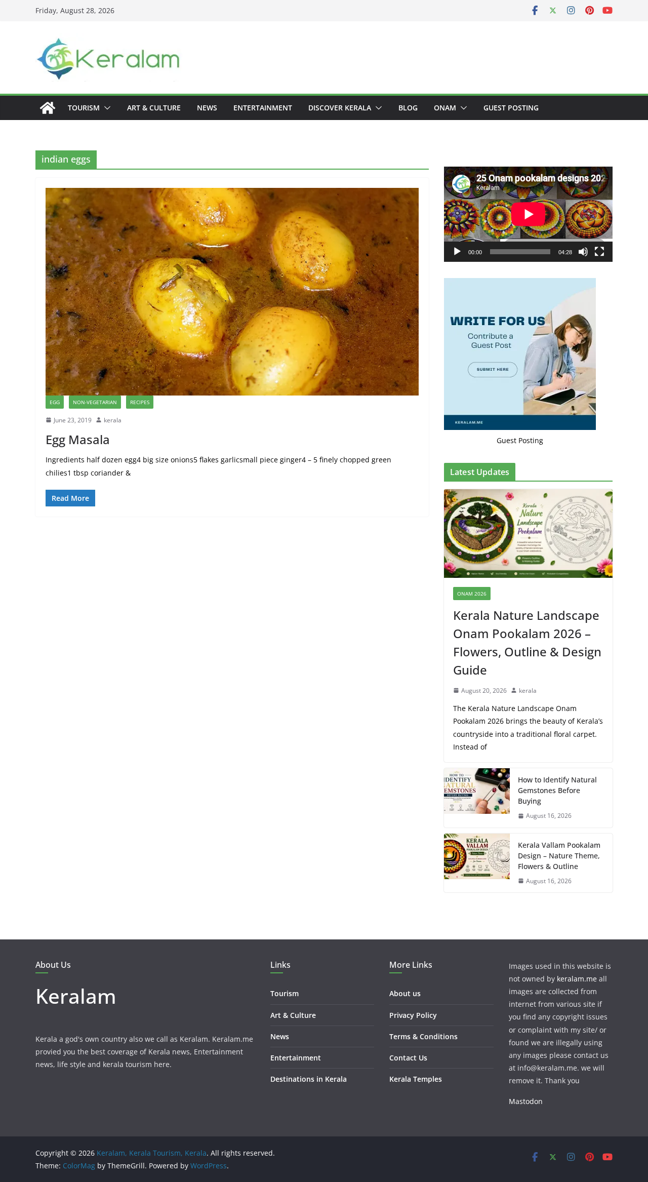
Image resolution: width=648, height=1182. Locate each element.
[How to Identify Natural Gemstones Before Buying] (477, 798)
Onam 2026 (472, 593)
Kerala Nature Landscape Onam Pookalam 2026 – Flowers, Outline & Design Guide (527, 642)
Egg (55, 402)
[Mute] (583, 252)
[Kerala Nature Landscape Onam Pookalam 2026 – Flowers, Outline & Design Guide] (528, 533)
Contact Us (408, 1057)
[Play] (457, 252)
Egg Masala (78, 439)
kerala (113, 420)
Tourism (84, 107)
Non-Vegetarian (95, 402)
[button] (105, 108)
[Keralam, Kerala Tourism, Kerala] (47, 108)
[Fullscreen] (599, 252)
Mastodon (526, 1101)
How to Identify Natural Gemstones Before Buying (557, 790)
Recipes (139, 402)
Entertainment (262, 107)
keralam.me (577, 978)
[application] (528, 214)
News (207, 107)
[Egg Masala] (232, 292)
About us (405, 993)
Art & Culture (154, 107)
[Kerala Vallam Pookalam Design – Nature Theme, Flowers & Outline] (477, 863)
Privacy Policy (413, 1015)
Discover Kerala (339, 107)
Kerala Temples (415, 1079)
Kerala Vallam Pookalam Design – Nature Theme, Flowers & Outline (559, 855)
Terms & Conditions (423, 1036)
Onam (445, 107)
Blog (408, 107)
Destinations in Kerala (308, 1079)
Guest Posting (511, 107)
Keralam (75, 996)
